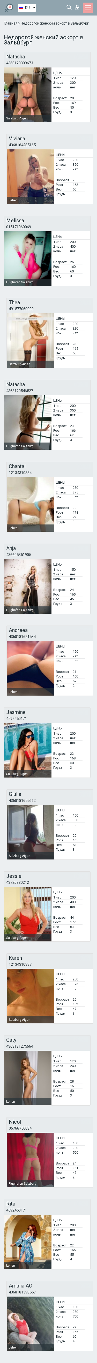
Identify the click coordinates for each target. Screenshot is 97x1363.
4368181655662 (22, 800)
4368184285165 (22, 145)
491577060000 (21, 309)
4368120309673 (19, 63)
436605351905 (18, 554)
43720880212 (17, 882)
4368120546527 (19, 391)
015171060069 (18, 227)
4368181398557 (22, 1292)
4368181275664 (19, 1046)
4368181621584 (22, 636)
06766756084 (20, 1128)
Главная (11, 23)
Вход (78, 6)
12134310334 (20, 472)
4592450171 (16, 718)
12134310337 (20, 964)
